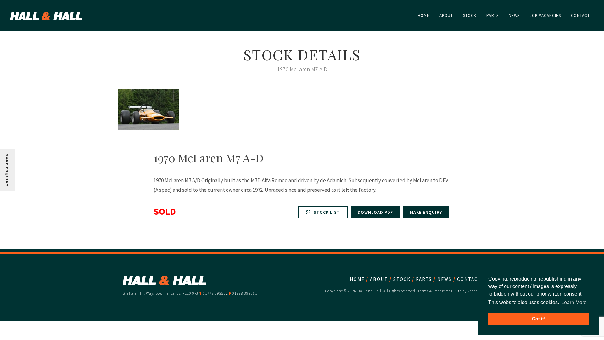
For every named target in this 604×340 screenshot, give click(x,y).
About (379, 279)
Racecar (474, 290)
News (444, 279)
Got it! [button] (538, 318)
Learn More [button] (574, 302)
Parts (424, 279)
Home (357, 279)
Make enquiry (426, 212)
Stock (402, 279)
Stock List (326, 212)
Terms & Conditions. (435, 290)
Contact (469, 279)
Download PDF (375, 212)
